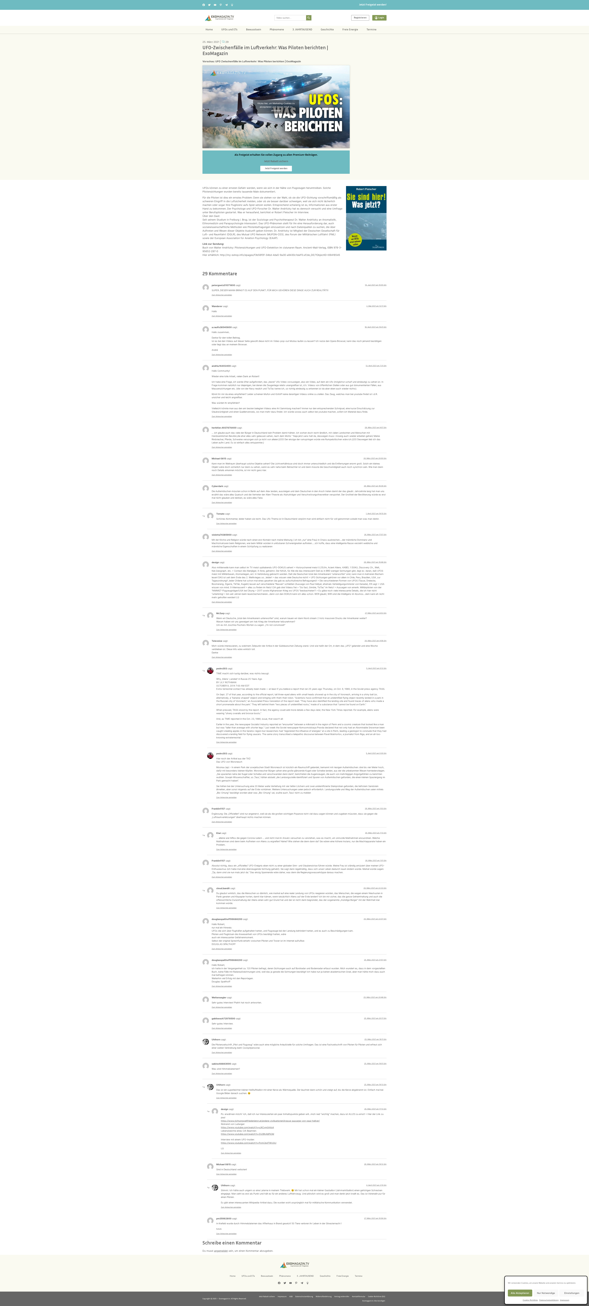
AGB (291, 1296)
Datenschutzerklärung (548, 1300)
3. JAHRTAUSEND (302, 30)
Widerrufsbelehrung (323, 1296)
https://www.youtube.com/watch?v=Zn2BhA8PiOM (247, 1134)
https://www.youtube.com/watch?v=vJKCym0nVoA (247, 1127)
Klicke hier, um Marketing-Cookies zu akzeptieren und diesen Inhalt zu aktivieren (276, 107)
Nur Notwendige (546, 1293)
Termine (371, 30)
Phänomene (277, 30)
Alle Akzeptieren (520, 1293)
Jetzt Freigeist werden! (373, 5)
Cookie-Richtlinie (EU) (376, 1296)
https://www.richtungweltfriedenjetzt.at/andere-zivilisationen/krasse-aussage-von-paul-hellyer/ (270, 1120)
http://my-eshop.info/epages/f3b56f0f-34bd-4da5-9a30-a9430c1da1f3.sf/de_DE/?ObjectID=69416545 (280, 254)
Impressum (564, 1300)
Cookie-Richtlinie (530, 1300)
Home (209, 30)
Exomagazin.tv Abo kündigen (373, 1301)
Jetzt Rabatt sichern (267, 1296)
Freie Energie (350, 30)
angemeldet (221, 1250)
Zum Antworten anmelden (222, 295)
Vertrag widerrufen (341, 1296)
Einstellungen (571, 1293)
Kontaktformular (358, 1296)
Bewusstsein (253, 30)
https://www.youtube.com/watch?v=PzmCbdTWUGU (248, 1143)
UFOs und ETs (229, 30)
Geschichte (327, 30)
